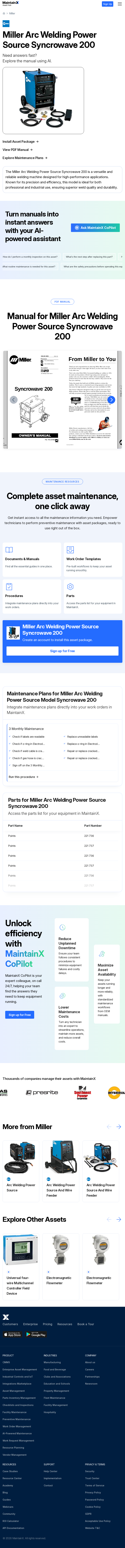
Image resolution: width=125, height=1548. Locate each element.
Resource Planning (13, 1447)
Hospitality (50, 1412)
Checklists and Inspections (18, 1405)
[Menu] (119, 4)
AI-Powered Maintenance (17, 1433)
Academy (8, 1485)
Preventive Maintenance (17, 1419)
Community (9, 1513)
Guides (7, 1499)
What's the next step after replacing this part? (84, 256)
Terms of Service (94, 1485)
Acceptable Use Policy (98, 1521)
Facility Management (56, 1405)
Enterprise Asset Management (20, 1369)
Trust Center (92, 1478)
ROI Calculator (11, 1521)
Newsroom (91, 1383)
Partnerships (92, 1376)
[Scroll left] (109, 1127)
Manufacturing (52, 1362)
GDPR (88, 1513)
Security (89, 1471)
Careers (89, 1369)
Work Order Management (17, 1426)
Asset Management (14, 1390)
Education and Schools (57, 1383)
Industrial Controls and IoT (18, 1376)
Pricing (47, 1324)
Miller (12, 13)
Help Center (50, 1471)
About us (90, 1362)
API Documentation (13, 1528)
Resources (64, 1324)
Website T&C (92, 1528)
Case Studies (10, 1471)
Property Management (56, 1390)
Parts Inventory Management (19, 1397)
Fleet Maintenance (54, 1397)
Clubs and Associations (57, 1376)
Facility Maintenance (15, 1412)
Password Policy (94, 1499)
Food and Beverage (55, 1369)
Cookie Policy (93, 1506)
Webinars (8, 1506)
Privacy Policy (93, 1492)
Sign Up (107, 4)
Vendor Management (15, 1454)
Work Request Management (18, 1440)
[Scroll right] (118, 1127)
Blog (5, 1492)
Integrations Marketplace (17, 1383)
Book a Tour (85, 1324)
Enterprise (30, 1324)
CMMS (6, 1362)
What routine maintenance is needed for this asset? (33, 266)
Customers (10, 1324)
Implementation (53, 1478)
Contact (48, 1485)
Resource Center (12, 1478)
